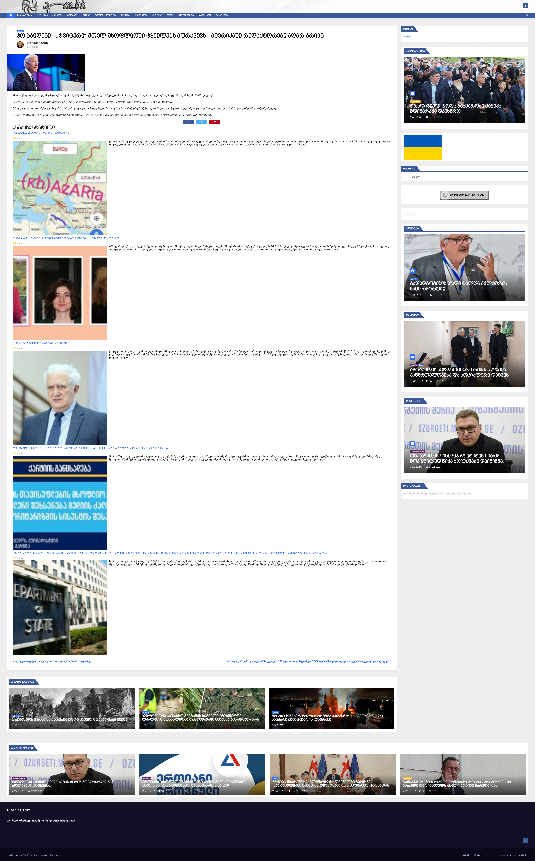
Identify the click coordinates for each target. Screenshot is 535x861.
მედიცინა (57, 15)
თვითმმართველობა (106, 15)
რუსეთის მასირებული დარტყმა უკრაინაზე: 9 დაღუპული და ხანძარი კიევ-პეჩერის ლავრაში (327, 718)
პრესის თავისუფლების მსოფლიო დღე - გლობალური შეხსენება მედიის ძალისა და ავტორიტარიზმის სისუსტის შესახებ (90, 448)
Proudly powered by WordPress (20, 855)
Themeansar (55, 855)
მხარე (275, 778)
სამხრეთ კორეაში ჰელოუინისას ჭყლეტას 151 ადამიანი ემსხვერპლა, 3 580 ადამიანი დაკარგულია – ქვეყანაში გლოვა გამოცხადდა (308, 661)
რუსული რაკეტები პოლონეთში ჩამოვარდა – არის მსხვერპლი (53, 661)
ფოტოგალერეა (504, 855)
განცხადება (478, 855)
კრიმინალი (205, 15)
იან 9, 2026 (417, 381)
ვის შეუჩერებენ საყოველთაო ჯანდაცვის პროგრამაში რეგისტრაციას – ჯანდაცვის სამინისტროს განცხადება (459, 375)
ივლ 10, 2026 (418, 295)
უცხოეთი (20, 31)
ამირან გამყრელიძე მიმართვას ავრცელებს (41, 343)
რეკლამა (490, 855)
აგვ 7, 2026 (417, 117)
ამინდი (407, 37)
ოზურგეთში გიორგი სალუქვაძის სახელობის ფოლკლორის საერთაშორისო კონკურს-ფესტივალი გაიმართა (464, 289)
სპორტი (86, 15)
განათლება (222, 15)
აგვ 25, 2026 (150, 791)
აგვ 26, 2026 (20, 791)
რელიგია (72, 15)
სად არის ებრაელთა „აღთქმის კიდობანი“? (41, 133)
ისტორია (126, 15)
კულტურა (157, 15)
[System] (464, 195)
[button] (527, 15)
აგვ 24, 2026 (418, 467)
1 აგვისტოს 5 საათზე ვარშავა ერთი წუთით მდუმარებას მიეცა (69, 720)
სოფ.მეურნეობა (186, 15)
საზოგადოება (24, 15)
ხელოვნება (141, 15)
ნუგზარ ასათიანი (39, 43)
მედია (170, 15)
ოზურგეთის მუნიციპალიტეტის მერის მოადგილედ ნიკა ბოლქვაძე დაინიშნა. (63, 784)
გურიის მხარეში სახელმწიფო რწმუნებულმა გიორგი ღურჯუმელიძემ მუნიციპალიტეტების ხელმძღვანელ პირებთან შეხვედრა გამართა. (330, 785)
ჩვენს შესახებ (520, 855)
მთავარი (466, 855)
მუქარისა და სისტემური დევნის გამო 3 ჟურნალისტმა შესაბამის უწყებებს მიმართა (66, 238)
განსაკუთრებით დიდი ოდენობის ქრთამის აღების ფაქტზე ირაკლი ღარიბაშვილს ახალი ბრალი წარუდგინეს (461, 461)
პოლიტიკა (42, 15)
